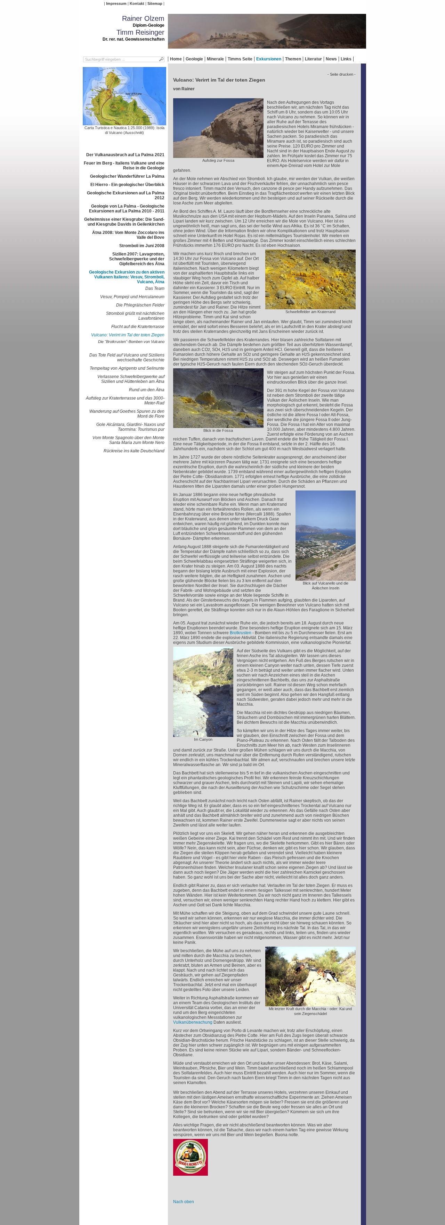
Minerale (215, 59)
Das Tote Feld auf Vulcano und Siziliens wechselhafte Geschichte (126, 357)
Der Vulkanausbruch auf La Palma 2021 (125, 154)
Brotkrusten (240, 632)
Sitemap (154, 3)
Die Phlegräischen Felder (140, 305)
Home (176, 59)
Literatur (313, 59)
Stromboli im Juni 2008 (141, 245)
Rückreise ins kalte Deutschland (134, 450)
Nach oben (183, 1201)
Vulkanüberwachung (192, 1022)
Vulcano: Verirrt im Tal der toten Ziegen (127, 335)
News (331, 59)
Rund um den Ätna (146, 389)
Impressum (116, 3)
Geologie (194, 59)
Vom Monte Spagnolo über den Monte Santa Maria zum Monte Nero (128, 440)
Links (346, 59)
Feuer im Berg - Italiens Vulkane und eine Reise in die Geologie (124, 165)
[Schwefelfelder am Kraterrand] (310, 306)
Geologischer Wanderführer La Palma (127, 176)
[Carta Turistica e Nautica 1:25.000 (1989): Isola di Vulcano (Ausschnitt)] (124, 122)
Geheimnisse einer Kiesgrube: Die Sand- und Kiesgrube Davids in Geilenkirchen (124, 222)
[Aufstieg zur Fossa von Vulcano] (218, 155)
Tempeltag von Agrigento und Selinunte (127, 368)
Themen (293, 59)
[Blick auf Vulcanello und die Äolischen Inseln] (326, 578)
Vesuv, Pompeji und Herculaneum (132, 296)
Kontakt (137, 3)
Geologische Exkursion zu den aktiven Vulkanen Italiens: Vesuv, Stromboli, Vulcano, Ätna (126, 277)
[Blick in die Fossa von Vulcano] (218, 425)
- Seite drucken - (341, 74)
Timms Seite (240, 59)
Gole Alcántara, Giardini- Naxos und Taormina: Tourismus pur (130, 427)
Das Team (154, 288)
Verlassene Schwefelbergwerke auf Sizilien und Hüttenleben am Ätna (130, 379)
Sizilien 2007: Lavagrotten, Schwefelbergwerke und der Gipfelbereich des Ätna (136, 259)
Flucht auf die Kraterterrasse (137, 326)
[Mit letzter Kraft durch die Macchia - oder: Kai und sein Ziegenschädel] (310, 1003)
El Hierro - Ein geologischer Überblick (127, 184)
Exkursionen (268, 59)
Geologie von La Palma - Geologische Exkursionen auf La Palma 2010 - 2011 (126, 208)
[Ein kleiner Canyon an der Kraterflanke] (203, 734)
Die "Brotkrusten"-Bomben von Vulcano (131, 341)
